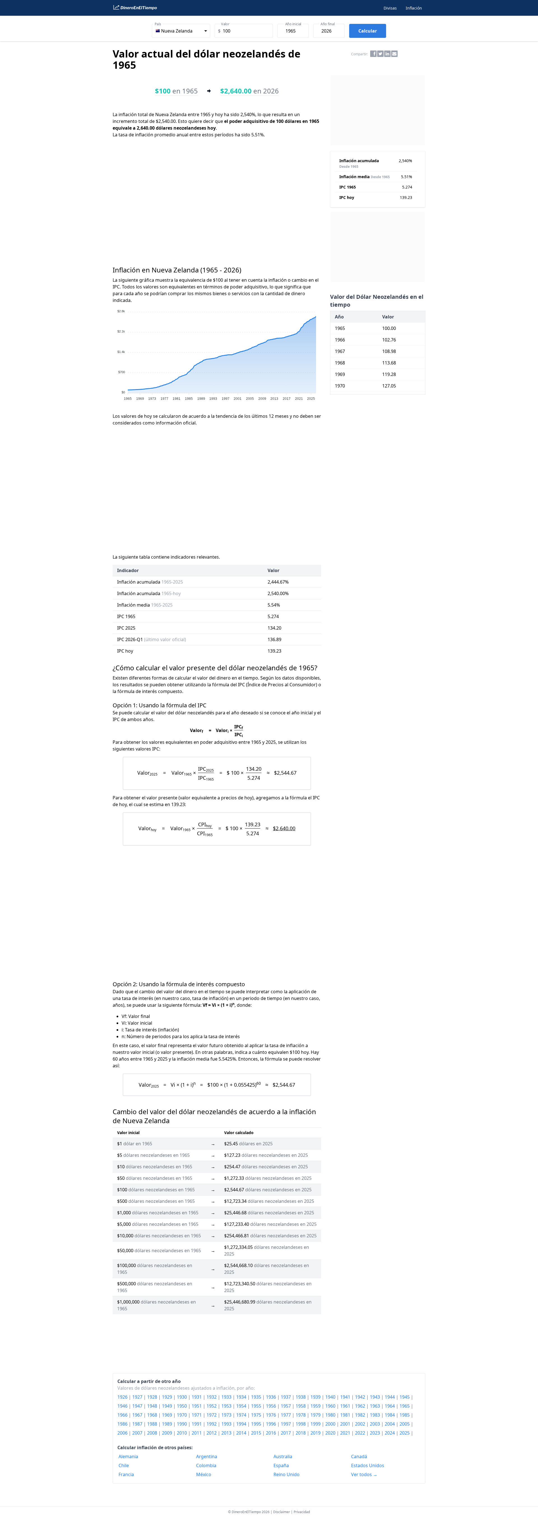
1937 (286, 1397)
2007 (137, 1433)
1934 (241, 1397)
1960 (331, 1406)
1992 (212, 1424)
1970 (182, 1415)
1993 (227, 1424)
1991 (197, 1424)
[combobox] (181, 31)
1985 (405, 1415)
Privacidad (302, 1511)
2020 (331, 1433)
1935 (256, 1397)
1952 (212, 1406)
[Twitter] (380, 54)
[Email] (394, 54)
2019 (316, 1433)
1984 (390, 1415)
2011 (197, 1433)
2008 (152, 1433)
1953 (227, 1406)
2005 (405, 1424)
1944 (390, 1397)
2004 (390, 1424)
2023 (375, 1433)
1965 (405, 1406)
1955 (256, 1406)
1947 (137, 1406)
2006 (123, 1433)
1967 (137, 1415)
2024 (390, 1433)
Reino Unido (286, 1474)
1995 (256, 1424)
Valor (225, 24)
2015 (256, 1433)
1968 (152, 1415)
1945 (405, 1397)
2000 (331, 1424)
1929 (167, 1397)
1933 (227, 1397)
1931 (197, 1397)
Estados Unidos (367, 1465)
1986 (123, 1424)
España (281, 1465)
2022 (360, 1433)
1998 (301, 1424)
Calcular (367, 31)
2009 (167, 1433)
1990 (182, 1424)
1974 (241, 1415)
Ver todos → (364, 1474)
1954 (241, 1406)
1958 (301, 1406)
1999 (316, 1424)
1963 (375, 1406)
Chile (124, 1465)
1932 (212, 1397)
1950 (182, 1406)
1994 (241, 1424)
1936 (271, 1397)
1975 (256, 1415)
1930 (182, 1397)
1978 (301, 1415)
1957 (286, 1406)
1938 (301, 1397)
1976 (271, 1415)
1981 (345, 1415)
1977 (286, 1415)
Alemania (128, 1456)
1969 (167, 1415)
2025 (405, 1433)
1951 (197, 1406)
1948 (152, 1406)
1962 (360, 1406)
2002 (360, 1424)
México (203, 1474)
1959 (316, 1406)
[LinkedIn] (387, 54)
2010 (182, 1433)
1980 (331, 1415)
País (158, 24)
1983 (375, 1415)
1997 (286, 1424)
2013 (227, 1433)
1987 (137, 1424)
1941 (345, 1397)
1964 (390, 1406)
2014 (241, 1433)
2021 (345, 1433)
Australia (282, 1456)
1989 (167, 1424)
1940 (331, 1397)
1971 (197, 1415)
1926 (123, 1397)
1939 (316, 1397)
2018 (301, 1433)
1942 (360, 1397)
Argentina (206, 1456)
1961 (345, 1406)
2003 (375, 1424)
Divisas (390, 8)
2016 (271, 1433)
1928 (152, 1397)
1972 (212, 1415)
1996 (271, 1424)
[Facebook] (373, 54)
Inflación (414, 8)
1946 (123, 1406)
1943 (375, 1397)
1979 (316, 1415)
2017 (286, 1433)
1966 (123, 1415)
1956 (271, 1406)
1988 (152, 1424)
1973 (227, 1415)
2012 (212, 1433)
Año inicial (293, 24)
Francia (126, 1474)
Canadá (359, 1456)
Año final (328, 24)
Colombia (206, 1465)
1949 (167, 1406)
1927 (137, 1397)
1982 (360, 1415)
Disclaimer (281, 1511)
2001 (345, 1424)
